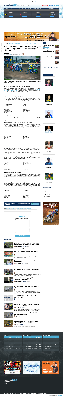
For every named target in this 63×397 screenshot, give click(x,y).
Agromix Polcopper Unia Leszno (11, 208)
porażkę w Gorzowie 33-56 (11, 147)
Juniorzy (11, 8)
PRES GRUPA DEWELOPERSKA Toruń (9, 211)
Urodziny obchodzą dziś (46, 187)
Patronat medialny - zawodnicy (47, 74)
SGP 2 (46, 8)
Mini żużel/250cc (23, 246)
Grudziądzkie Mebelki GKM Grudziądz (10, 209)
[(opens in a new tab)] (8, 298)
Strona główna (6, 43)
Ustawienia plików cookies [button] (53, 395)
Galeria (44, 42)
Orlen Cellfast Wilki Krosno (32, 209)
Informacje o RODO (48, 386)
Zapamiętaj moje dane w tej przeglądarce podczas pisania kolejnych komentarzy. (21, 233)
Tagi (4, 208)
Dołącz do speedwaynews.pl (29, 1)
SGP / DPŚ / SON (42, 8)
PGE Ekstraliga (16, 8)
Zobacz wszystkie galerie (51, 67)
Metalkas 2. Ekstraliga (28, 8)
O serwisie (5, 1)
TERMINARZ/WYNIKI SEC (51, 8)
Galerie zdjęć (57, 383)
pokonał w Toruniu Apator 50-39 (28, 120)
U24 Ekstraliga (28, 211)
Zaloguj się (35, 1)
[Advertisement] (31, 25)
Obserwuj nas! (35, 203)
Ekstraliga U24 (21, 8)
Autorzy (15, 1)
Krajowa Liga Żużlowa (36, 8)
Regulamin (47, 384)
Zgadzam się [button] (59, 395)
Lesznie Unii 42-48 (14, 90)
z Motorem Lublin (9, 97)
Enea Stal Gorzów (20, 208)
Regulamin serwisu (23, 1)
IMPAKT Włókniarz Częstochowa (22, 209)
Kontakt (18, 1)
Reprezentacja (6, 8)
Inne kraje (57, 8)
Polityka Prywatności (48, 385)
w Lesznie (37, 96)
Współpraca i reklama (10, 1)
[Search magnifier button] (28, 5)
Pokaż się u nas (48, 383)
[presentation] (2, 14)
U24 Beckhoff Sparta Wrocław (20, 211)
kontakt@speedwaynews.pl (9, 386)
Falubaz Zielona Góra (27, 208)
